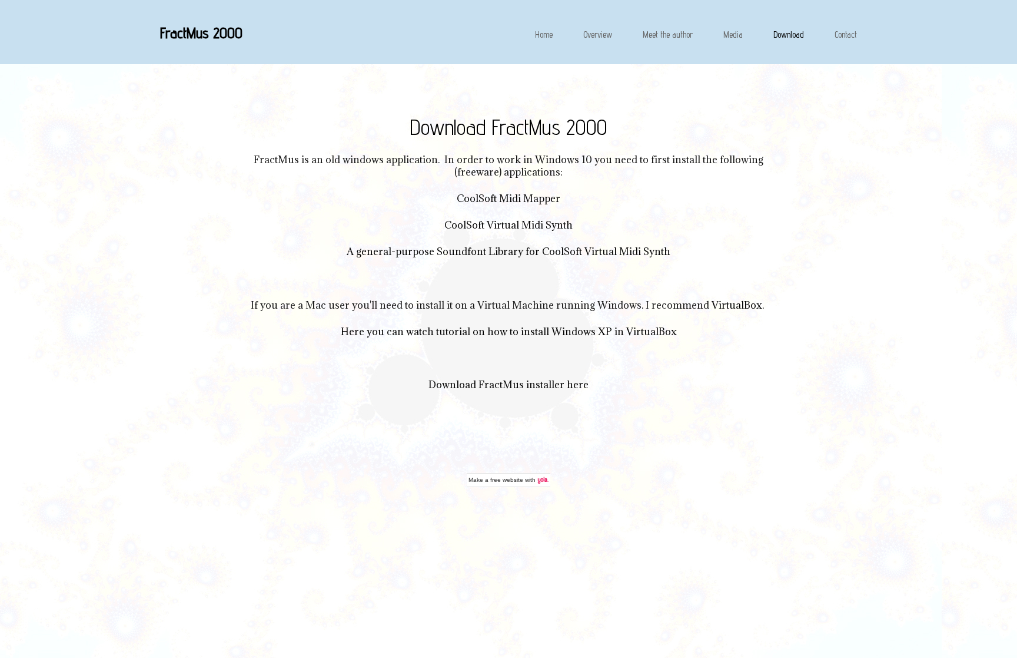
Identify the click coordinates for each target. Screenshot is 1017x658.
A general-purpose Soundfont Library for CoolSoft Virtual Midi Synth (508, 251)
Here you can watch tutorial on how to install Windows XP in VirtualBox (509, 331)
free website (506, 480)
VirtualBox (737, 305)
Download (788, 34)
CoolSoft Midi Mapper (508, 198)
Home (544, 34)
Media (733, 34)
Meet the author (668, 34)
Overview (597, 34)
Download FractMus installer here (508, 384)
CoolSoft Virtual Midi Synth (508, 225)
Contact (846, 34)
